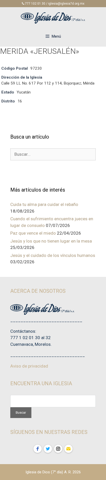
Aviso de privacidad (29, 366)
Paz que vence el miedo (33, 233)
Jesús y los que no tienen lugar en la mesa (51, 241)
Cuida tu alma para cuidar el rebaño (44, 204)
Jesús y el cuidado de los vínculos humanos (52, 255)
